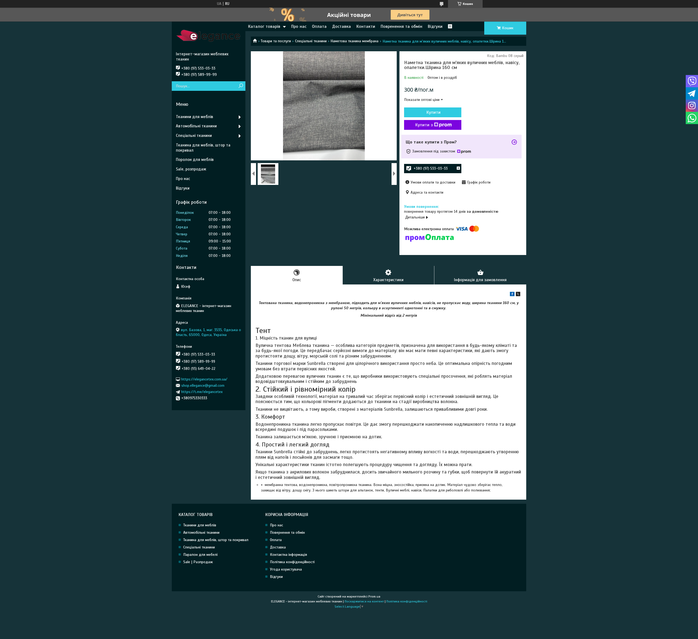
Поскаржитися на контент (364, 601)
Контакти (365, 26)
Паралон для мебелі (200, 554)
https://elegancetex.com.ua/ (204, 379)
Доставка (341, 26)
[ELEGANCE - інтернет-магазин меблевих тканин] (208, 36)
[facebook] (512, 295)
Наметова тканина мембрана (354, 41)
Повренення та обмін (401, 26)
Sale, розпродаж (191, 169)
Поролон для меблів (195, 159)
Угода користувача (286, 569)
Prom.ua (374, 596)
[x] (518, 295)
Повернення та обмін (287, 532)
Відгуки (435, 26)
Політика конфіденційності (292, 562)
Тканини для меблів (194, 116)
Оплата (319, 26)
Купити (433, 112)
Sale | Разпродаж (198, 562)
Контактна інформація (288, 554)
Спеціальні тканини (311, 41)
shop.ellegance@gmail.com (202, 385)
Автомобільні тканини (196, 126)
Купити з (424, 125)
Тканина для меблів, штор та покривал (203, 148)
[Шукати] (240, 86)
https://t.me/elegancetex (201, 391)
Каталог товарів (264, 26)
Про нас (298, 26)
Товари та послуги (276, 41)
